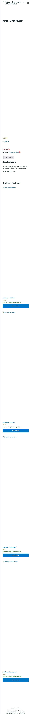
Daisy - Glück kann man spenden (13, 3)
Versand (7, 141)
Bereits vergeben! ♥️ (15, 152)
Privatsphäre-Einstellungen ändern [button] (16, 710)
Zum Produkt (15, 306)
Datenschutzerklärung (16, 708)
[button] (25, 3)
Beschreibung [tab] (9, 157)
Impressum (22, 711)
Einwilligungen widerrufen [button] (12, 711)
